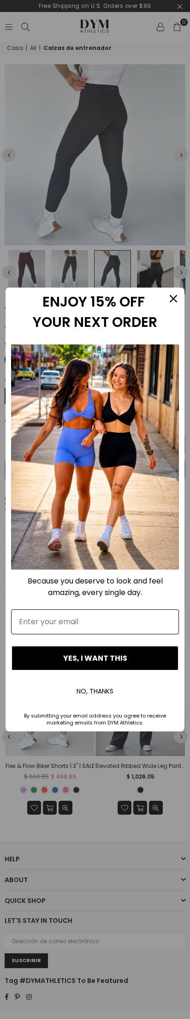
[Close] (173, 299)
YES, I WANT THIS (95, 658)
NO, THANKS (95, 691)
